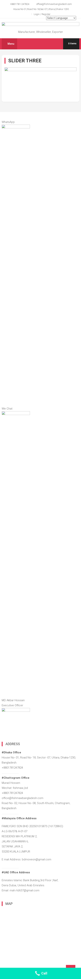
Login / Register (42, 14)
